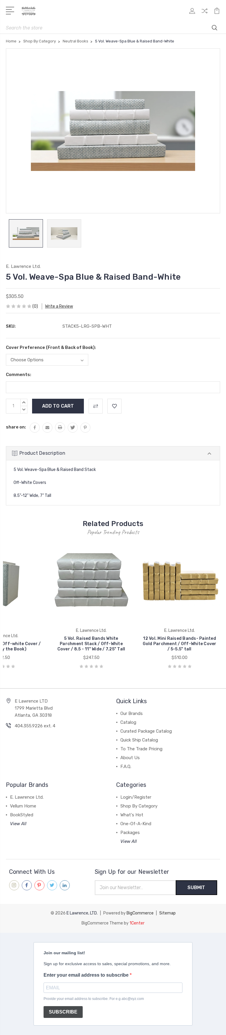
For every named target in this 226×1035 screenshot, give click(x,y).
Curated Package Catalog (146, 731)
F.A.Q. (125, 766)
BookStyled (21, 815)
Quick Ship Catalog (139, 740)
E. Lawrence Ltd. (27, 797)
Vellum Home (23, 806)
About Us (130, 757)
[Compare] (204, 14)
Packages (130, 832)
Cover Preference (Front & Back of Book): (51, 347)
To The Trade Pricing (141, 748)
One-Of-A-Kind (135, 823)
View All (18, 823)
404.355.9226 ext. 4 (35, 726)
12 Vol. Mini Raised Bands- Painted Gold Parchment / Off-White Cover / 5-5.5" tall (180, 644)
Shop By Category (138, 806)
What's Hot (131, 815)
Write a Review (59, 306)
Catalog (128, 722)
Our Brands (131, 713)
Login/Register (135, 797)
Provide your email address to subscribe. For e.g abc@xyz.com (94, 999)
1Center (136, 923)
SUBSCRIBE (63, 1011)
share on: (16, 427)
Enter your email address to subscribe (87, 975)
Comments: (18, 374)
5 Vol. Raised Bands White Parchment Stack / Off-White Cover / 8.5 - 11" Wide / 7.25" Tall (91, 644)
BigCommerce (140, 913)
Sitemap (167, 913)
